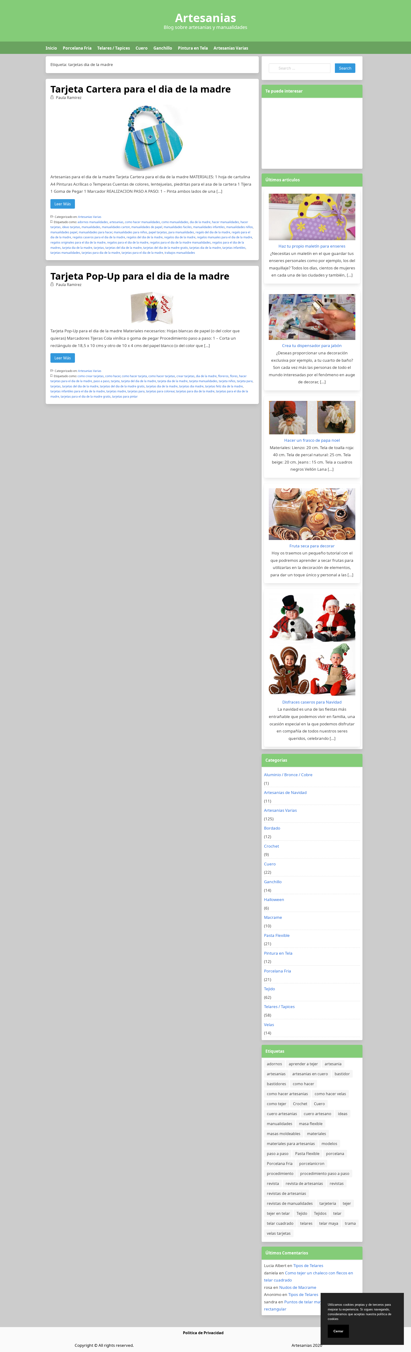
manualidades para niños (130, 232)
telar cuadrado (280, 1223)
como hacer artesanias (287, 1093)
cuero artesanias (282, 1113)
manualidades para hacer (95, 232)
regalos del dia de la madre (145, 237)
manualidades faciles (178, 227)
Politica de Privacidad (203, 1332)
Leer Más (62, 204)
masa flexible (311, 1123)
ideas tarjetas (71, 227)
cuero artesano (317, 1113)
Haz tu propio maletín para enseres (312, 246)
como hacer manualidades (142, 222)
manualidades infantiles (209, 227)
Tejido (269, 988)
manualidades (91, 227)
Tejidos (320, 1213)
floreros (223, 376)
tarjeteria (327, 1203)
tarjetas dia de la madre (205, 248)
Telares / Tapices (113, 48)
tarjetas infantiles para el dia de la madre (77, 391)
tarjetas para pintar (125, 396)
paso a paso (101, 381)
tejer (347, 1203)
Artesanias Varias (231, 48)
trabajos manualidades (180, 253)
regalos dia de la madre (180, 237)
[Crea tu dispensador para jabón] (312, 318)
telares (306, 1223)
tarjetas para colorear (160, 391)
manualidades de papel (146, 227)
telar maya (328, 1223)
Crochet (271, 846)
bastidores (276, 1083)
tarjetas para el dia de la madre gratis (86, 396)
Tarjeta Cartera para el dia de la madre (140, 88)
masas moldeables (283, 1133)
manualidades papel (63, 232)
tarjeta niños (227, 381)
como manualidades (174, 222)
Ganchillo (162, 48)
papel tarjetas (158, 232)
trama (350, 1223)
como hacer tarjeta (134, 376)
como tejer (276, 1103)
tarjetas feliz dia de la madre (224, 386)
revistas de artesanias (286, 1193)
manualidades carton (116, 227)
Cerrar (338, 1331)
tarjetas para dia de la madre (101, 253)
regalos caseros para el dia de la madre (99, 237)
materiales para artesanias (291, 1143)
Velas (269, 1024)
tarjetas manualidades (65, 253)
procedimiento (280, 1173)
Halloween (274, 899)
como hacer (112, 376)
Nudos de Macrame (297, 1287)
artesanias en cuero (310, 1073)
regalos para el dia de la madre (127, 242)
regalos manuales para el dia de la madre (224, 237)
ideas (342, 1113)
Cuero (142, 48)
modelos (329, 1143)
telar (337, 1213)
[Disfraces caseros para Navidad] (312, 646)
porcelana (335, 1153)
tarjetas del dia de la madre (123, 248)
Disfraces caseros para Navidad (312, 702)
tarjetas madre (116, 391)
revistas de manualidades (290, 1203)
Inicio (51, 48)
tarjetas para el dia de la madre (142, 253)
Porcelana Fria (77, 48)
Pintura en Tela (193, 48)
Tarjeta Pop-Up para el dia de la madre (140, 275)
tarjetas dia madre (191, 386)
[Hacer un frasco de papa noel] (312, 419)
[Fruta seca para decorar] (312, 515)
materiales (316, 1133)
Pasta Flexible (277, 935)
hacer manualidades (225, 222)
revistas (337, 1183)
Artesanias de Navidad (285, 792)
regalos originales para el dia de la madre (78, 242)
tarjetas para (136, 391)
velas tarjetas (279, 1233)
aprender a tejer (303, 1063)
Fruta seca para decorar (312, 546)
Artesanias (205, 17)
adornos (274, 1063)
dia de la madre (200, 222)
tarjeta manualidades (203, 381)
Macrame (273, 917)
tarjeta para (245, 381)
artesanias (116, 222)
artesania (333, 1063)
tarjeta (115, 381)
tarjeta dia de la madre (77, 248)
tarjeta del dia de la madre (138, 381)
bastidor (342, 1073)
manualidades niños (239, 227)
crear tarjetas (185, 376)
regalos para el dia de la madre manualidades (180, 242)
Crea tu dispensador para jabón (312, 345)
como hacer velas (330, 1093)
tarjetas (99, 248)
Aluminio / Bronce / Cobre (288, 774)
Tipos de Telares (308, 1265)
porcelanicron (311, 1163)
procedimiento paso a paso (324, 1173)
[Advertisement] (312, 132)
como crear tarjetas (91, 376)
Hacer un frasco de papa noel (312, 440)
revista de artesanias (304, 1183)
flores (234, 376)
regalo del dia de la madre (213, 232)
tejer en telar (278, 1213)
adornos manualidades (93, 222)
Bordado (272, 828)
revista (273, 1183)
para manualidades (181, 232)
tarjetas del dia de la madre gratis (165, 248)
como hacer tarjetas (161, 376)
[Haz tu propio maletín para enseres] (312, 218)
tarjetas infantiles (233, 248)
